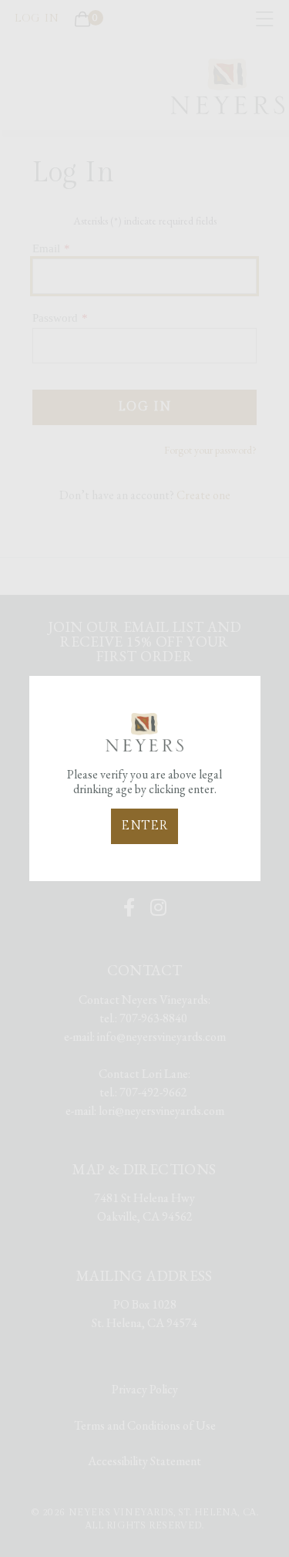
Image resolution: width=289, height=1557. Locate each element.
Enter (144, 826)
